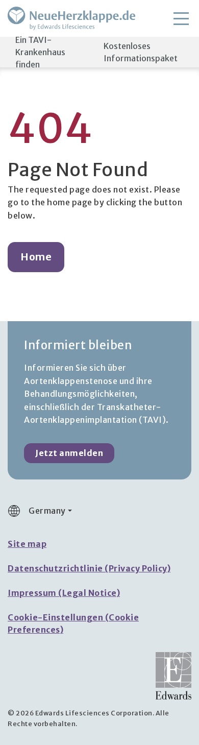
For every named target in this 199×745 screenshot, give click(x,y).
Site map (27, 544)
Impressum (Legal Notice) (64, 593)
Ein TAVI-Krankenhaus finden (40, 52)
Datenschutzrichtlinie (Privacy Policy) (89, 568)
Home (36, 257)
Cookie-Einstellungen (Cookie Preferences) (73, 623)
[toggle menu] (181, 19)
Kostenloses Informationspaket (141, 52)
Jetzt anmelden (69, 453)
